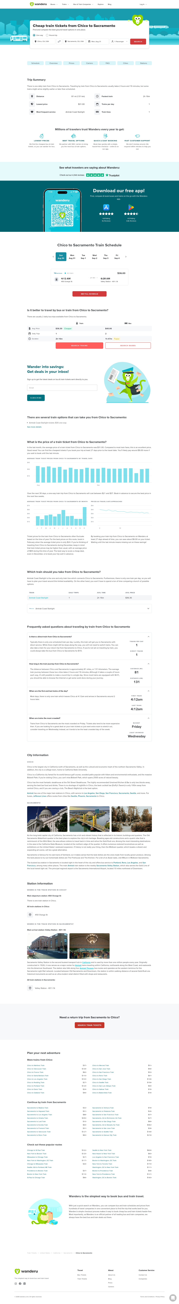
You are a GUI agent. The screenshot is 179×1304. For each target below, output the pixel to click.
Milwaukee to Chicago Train (37, 1157)
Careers (111, 1287)
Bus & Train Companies (82, 4)
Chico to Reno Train (99, 1076)
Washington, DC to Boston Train (104, 1177)
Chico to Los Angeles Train (37, 1079)
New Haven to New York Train (103, 1154)
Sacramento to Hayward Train (38, 1111)
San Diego (100, 793)
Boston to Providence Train (102, 1171)
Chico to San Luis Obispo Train (104, 1086)
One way (39, 35)
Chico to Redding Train (35, 1082)
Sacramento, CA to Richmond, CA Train (107, 1118)
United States (45, 1253)
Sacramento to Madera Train (37, 1108)
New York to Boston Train (36, 1154)
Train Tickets (32, 1253)
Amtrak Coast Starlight (38, 598)
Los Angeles (89, 793)
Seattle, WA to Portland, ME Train (39, 1167)
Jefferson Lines (39, 796)
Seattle (133, 793)
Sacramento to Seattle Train (102, 1132)
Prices (71, 63)
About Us (111, 1275)
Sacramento (124, 793)
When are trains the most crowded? (44, 718)
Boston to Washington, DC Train (104, 1160)
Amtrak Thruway (87, 968)
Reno (124, 862)
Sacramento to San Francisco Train (105, 1115)
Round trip (53, 35)
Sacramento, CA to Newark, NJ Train (106, 1125)
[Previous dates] (53, 256)
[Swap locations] (59, 41)
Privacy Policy (160, 1296)
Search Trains (79, 346)
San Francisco (112, 793)
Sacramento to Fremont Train (38, 1128)
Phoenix (81, 796)
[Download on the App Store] (106, 207)
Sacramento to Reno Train (37, 1135)
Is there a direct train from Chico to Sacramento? (50, 636)
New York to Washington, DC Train (40, 1160)
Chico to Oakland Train (35, 1093)
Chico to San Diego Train (101, 1079)
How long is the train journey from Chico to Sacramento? (54, 664)
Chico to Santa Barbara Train (37, 1076)
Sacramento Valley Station (107, 865)
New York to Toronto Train (102, 1164)
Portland (117, 862)
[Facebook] (20, 1283)
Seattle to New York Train (101, 1150)
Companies (143, 1279)
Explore (101, 4)
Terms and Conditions (147, 1296)
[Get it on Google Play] (131, 207)
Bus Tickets (81, 1275)
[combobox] (44, 41)
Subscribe (36, 398)
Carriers (89, 63)
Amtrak (30, 793)
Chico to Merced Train (100, 1065)
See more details (34, 427)
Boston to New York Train (36, 1174)
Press (110, 1283)
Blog (109, 4)
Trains (64, 4)
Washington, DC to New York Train (105, 1167)
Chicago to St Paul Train (36, 1150)
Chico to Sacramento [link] (84, 1253)
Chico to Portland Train (35, 1086)
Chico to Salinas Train (100, 1089)
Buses (53, 4)
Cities (125, 63)
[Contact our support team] (173, 1298)
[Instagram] (15, 1283)
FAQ (107, 63)
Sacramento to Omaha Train (37, 1118)
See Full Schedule (89, 294)
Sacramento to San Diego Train (104, 1121)
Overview (53, 63)
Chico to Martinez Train (35, 1065)
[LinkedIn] (24, 1283)
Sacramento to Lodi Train (36, 1121)
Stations (143, 63)
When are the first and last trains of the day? (48, 691)
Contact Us (143, 1275)
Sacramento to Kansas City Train (104, 1135)
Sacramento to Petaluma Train (103, 1111)
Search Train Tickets (89, 1025)
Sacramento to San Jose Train (103, 1128)
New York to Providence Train (103, 1174)
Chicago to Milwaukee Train (37, 1164)
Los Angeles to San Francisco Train (105, 1157)
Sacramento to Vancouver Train (39, 1132)
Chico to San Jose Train (101, 1069)
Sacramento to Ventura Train (103, 1108)
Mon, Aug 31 (96, 41)
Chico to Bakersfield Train (102, 1093)
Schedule (35, 63)
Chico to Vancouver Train (36, 1069)
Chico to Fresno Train (35, 1072)
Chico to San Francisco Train (103, 1072)
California (86, 962)
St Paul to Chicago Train (36, 1177)
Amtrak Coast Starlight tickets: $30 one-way (47, 423)
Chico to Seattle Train (100, 1082)
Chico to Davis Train (34, 1089)
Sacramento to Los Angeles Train (39, 1115)
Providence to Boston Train (37, 1171)
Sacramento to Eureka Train (37, 1125)
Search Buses (128, 346)
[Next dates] (125, 256)
